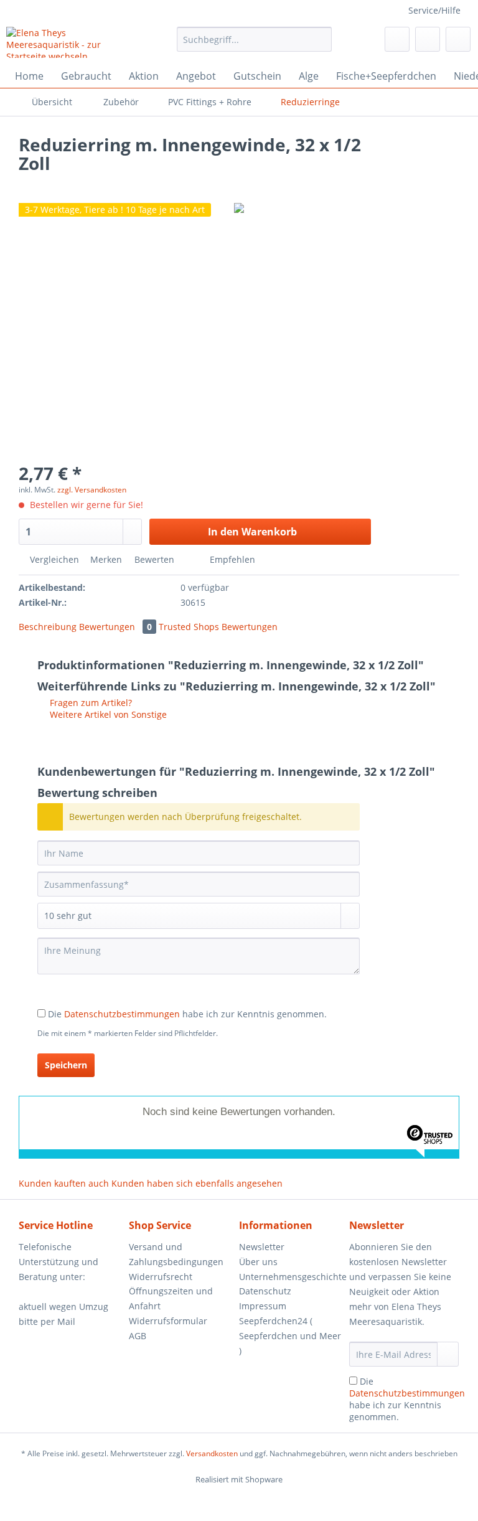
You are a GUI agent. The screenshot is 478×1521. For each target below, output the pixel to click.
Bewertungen (115, 627)
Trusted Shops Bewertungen (218, 627)
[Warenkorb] (458, 39)
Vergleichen (53, 559)
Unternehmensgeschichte (291, 1277)
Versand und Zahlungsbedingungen (176, 1254)
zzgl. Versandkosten (91, 489)
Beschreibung (48, 627)
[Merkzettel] (397, 39)
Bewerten (154, 559)
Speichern (66, 1065)
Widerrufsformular (168, 1321)
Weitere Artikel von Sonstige (107, 714)
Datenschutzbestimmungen (122, 1014)
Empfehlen (231, 559)
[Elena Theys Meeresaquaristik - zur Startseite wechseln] (72, 42)
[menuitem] (254, 45)
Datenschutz (265, 1291)
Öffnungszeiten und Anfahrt (171, 1298)
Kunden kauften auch (64, 1183)
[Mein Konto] (427, 39)
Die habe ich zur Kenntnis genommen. (187, 1014)
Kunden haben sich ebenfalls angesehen (197, 1183)
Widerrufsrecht (160, 1277)
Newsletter (261, 1247)
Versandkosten (212, 1453)
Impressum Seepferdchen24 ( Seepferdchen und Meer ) (290, 1328)
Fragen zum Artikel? (89, 703)
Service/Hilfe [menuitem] (434, 10)
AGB (137, 1336)
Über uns (258, 1262)
